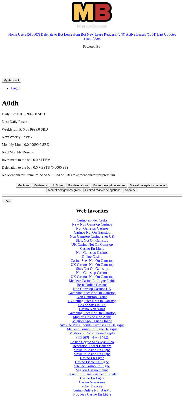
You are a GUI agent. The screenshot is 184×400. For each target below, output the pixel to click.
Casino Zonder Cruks (92, 220)
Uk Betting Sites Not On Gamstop (92, 301)
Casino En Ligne (92, 248)
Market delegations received (148, 185)
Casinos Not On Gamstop (92, 232)
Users (29, 34)
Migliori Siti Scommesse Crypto (92, 333)
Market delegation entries (109, 185)
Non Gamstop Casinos (92, 228)
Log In (15, 88)
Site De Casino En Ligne (92, 366)
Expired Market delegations (102, 190)
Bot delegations (78, 185)
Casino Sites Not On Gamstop (92, 260)
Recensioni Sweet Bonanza (92, 346)
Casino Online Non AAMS (92, 390)
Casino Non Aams (92, 309)
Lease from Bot (75, 34)
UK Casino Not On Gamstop (92, 244)
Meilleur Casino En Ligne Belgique (92, 329)
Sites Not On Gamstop (92, 269)
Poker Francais (92, 386)
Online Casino (92, 256)
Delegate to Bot (52, 34)
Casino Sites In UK (92, 305)
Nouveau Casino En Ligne (92, 394)
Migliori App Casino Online (92, 321)
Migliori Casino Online (92, 370)
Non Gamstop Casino (92, 297)
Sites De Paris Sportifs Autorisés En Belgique (92, 325)
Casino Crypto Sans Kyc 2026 (92, 342)
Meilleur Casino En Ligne (92, 350)
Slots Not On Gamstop (92, 240)
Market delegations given (64, 190)
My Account (11, 80)
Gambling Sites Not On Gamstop (92, 293)
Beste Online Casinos (92, 285)
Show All (130, 190)
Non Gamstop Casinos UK (92, 289)
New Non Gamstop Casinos (92, 224)
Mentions (23, 185)
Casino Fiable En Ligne (92, 362)
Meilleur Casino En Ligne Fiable (92, 281)
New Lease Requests (106, 34)
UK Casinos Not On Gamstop (92, 265)
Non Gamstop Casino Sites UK (92, 236)
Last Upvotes (166, 34)
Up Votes (58, 185)
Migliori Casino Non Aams (92, 317)
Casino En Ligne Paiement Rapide (92, 374)
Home (12, 34)
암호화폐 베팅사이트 (92, 337)
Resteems (40, 185)
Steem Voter (92, 38)
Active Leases (141, 34)
